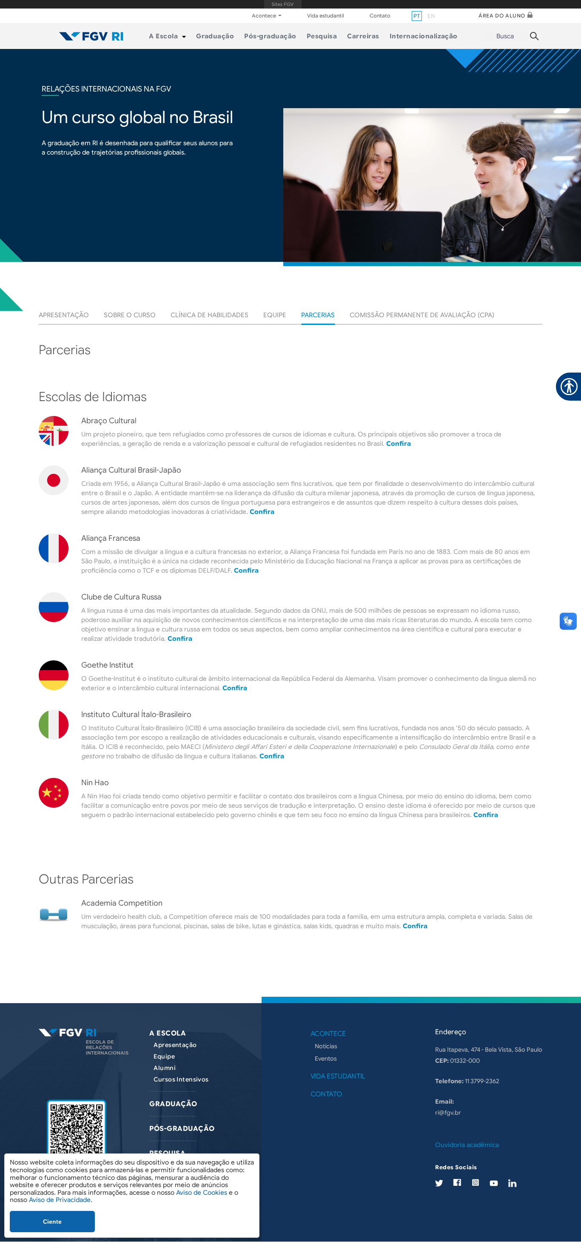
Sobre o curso (130, 315)
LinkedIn (512, 1183)
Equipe (274, 315)
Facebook (457, 1182)
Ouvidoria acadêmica (467, 1145)
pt (416, 16)
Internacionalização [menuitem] (424, 36)
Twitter (439, 1183)
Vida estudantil (325, 16)
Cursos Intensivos (181, 1079)
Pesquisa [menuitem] (322, 36)
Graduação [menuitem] (215, 36)
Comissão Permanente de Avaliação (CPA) (422, 315)
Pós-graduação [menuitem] (270, 36)
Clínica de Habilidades (209, 315)
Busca (505, 36)
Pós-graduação (181, 1128)
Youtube (494, 1183)
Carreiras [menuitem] (363, 36)
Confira (398, 443)
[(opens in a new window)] (76, 1136)
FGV (283, 4)
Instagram (475, 1182)
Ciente (52, 1221)
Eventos (326, 1058)
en (431, 16)
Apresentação (64, 315)
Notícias (326, 1046)
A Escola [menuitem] (163, 36)
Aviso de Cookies (201, 1192)
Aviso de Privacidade (60, 1200)
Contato (380, 16)
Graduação (173, 1104)
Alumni (165, 1068)
